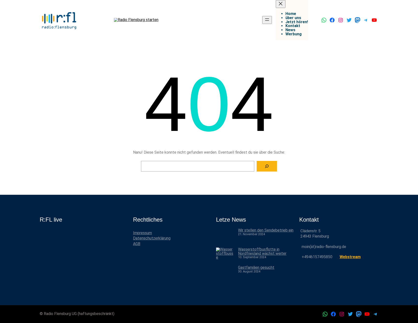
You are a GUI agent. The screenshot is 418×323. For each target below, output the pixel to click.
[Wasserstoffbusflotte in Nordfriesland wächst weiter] (225, 257)
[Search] (267, 166)
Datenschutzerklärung (152, 238)
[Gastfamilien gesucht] (225, 275)
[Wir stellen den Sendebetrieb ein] (225, 238)
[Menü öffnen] (267, 20)
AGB (136, 243)
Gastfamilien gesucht (256, 267)
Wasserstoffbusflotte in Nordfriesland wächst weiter (262, 251)
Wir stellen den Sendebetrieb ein (265, 230)
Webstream (350, 257)
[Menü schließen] (280, 4)
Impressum (142, 233)
